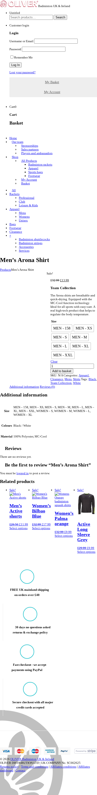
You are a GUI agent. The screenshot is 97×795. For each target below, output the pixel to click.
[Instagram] (1, 781)
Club (22, 201)
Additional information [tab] (24, 386)
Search (60, 17)
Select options (18, 528)
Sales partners (30, 149)
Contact (20, 770)
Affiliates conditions (63, 766)
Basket (25, 183)
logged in (22, 473)
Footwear (34, 176)
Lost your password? (22, 72)
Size (54, 321)
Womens (24, 216)
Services (24, 250)
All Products (29, 160)
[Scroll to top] (1, 789)
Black (92, 379)
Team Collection (61, 383)
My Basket (52, 82)
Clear (54, 361)
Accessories (26, 247)
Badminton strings (30, 243)
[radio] (62, 328)
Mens (22, 213)
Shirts (76, 379)
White (77, 383)
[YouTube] (1, 785)
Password (15, 49)
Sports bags (35, 172)
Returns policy (9, 766)
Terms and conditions (34, 766)
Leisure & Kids (28, 205)
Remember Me (23, 57)
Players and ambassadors (37, 153)
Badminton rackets (40, 164)
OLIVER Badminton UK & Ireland (32, 759)
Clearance (56, 379)
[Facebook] (1, 774)
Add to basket (61, 371)
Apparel (33, 168)
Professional (26, 198)
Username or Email (21, 41)
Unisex (23, 220)
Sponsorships (29, 145)
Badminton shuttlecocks (34, 239)
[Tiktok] (1, 778)
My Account (52, 92)
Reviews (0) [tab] (47, 386)
